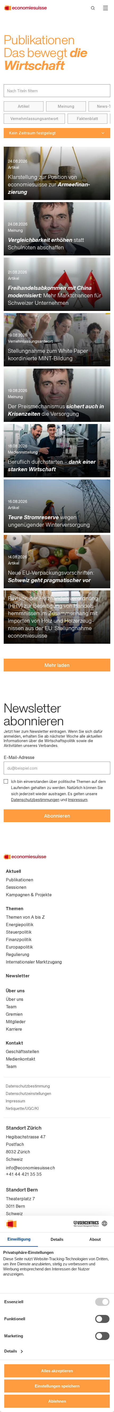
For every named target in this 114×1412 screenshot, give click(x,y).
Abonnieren (57, 815)
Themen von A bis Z (25, 917)
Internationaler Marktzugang (34, 962)
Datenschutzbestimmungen (35, 799)
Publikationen (19, 880)
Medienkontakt (20, 1059)
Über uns (15, 990)
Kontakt (14, 1043)
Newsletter (18, 976)
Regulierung (17, 954)
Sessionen (16, 887)
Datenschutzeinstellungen (28, 1093)
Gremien (14, 1014)
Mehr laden (57, 665)
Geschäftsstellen (22, 1051)
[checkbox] (6, 781)
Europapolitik (19, 947)
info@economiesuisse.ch (30, 1168)
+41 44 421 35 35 (24, 1174)
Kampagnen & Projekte (29, 894)
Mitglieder (15, 1021)
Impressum (77, 799)
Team (11, 1006)
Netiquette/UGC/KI (22, 1108)
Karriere (14, 1029)
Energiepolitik (19, 924)
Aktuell (13, 871)
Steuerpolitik (19, 932)
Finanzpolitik (19, 939)
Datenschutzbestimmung (28, 1086)
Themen (14, 908)
